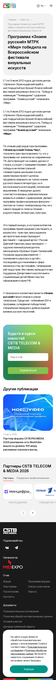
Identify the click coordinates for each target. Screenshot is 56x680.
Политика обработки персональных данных (28, 616)
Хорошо (29, 669)
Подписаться (28, 370)
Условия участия (12, 621)
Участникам (9, 586)
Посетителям (11, 591)
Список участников (39, 586)
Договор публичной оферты (19, 626)
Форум (7, 581)
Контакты (8, 596)
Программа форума (39, 581)
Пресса (32, 591)
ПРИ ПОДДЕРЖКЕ (18, 502)
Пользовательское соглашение (21, 611)
